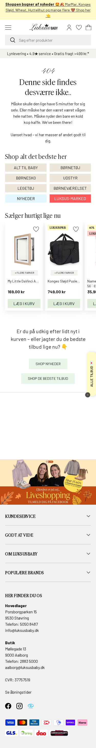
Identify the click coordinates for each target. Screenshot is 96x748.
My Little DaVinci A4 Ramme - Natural (36, 281)
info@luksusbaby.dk (22, 630)
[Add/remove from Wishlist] (36, 229)
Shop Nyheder (48, 364)
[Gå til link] (48, 482)
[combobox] (48, 40)
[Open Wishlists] (79, 27)
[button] (88, 27)
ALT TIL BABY (26, 167)
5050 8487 (29, 624)
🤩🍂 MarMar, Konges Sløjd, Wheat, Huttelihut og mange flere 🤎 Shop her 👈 (48, 10)
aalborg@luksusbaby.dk (25, 667)
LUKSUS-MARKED (70, 198)
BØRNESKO (26, 177)
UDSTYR (70, 177)
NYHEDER (26, 198)
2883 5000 (29, 661)
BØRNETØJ (70, 167)
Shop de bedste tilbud (48, 378)
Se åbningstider (18, 692)
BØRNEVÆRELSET (70, 188)
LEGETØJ (25, 188)
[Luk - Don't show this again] (87, 395)
